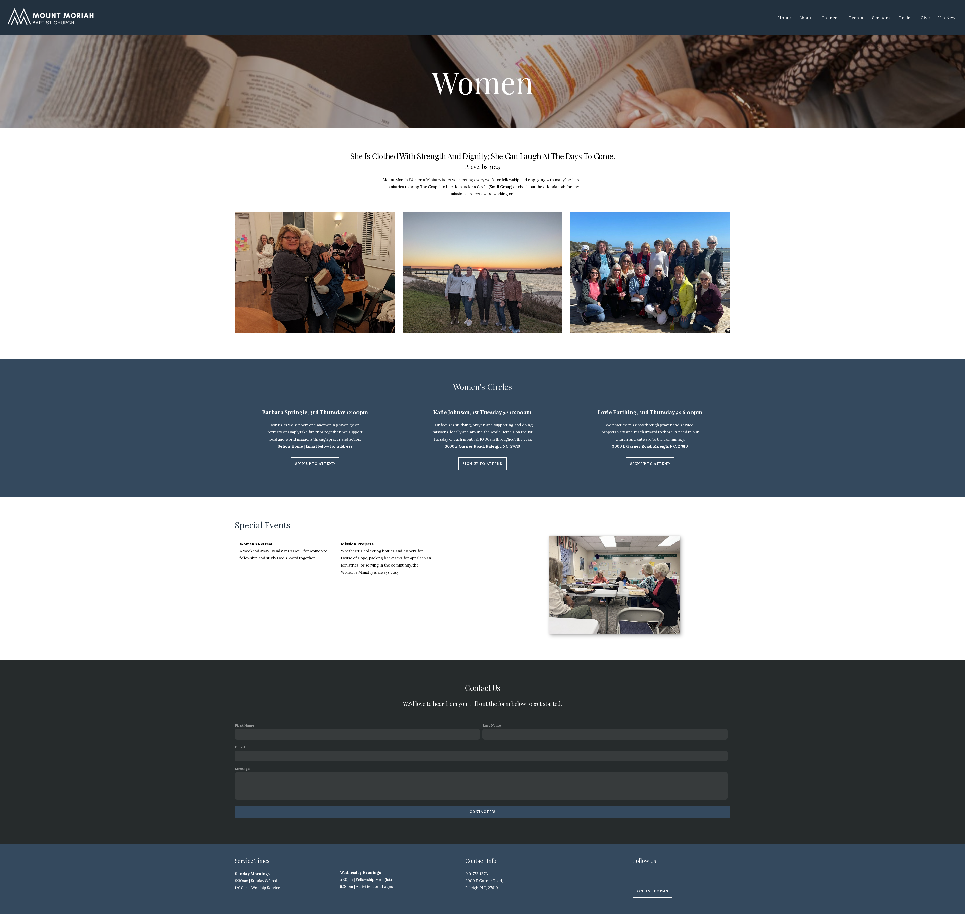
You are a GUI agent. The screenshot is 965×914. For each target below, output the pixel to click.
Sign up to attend (315, 464)
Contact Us (482, 812)
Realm (905, 17)
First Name (244, 725)
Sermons (881, 17)
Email (240, 747)
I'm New (947, 17)
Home (784, 17)
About (806, 17)
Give (925, 17)
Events (856, 17)
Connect (830, 17)
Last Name (491, 725)
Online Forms (652, 891)
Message (242, 768)
